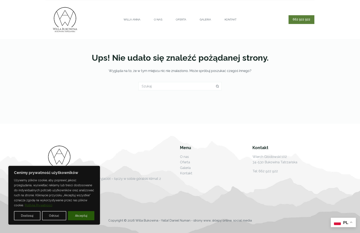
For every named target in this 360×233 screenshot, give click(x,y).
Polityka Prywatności (38, 205)
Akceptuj (81, 215)
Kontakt (230, 19)
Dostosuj (27, 215)
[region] (54, 195)
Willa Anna (132, 19)
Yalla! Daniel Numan (175, 220)
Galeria (205, 19)
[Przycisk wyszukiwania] (217, 86)
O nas (158, 19)
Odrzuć (54, 215)
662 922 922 (301, 19)
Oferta (181, 19)
